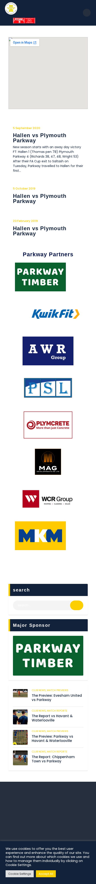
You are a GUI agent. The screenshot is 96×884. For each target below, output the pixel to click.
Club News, (39, 690)
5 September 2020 (26, 128)
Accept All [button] (46, 874)
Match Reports (57, 710)
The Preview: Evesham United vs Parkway (57, 698)
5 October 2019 (24, 188)
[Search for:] (48, 605)
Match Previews (57, 690)
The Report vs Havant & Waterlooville (52, 718)
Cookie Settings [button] (19, 874)
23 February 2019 (25, 221)
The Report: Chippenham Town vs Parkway (53, 759)
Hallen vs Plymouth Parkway (40, 138)
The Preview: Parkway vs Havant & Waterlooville (52, 738)
